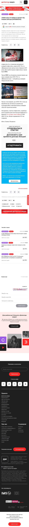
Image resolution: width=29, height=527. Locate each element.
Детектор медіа (5, 396)
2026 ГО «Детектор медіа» (10, 468)
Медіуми (3, 421)
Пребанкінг (4, 402)
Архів (2, 442)
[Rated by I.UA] (20, 502)
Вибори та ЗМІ (5, 411)
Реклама (3, 433)
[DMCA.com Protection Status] (9, 502)
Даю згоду (14, 524)
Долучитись (14, 181)
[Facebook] (10, 44)
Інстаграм (21, 432)
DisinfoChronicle (5, 408)
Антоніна (3, 414)
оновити (24, 286)
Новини (11, 14)
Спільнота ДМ (14, 326)
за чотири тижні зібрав (14, 114)
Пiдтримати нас (19, 449)
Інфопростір (5, 242)
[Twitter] (14, 44)
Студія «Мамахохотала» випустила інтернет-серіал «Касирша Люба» (14, 234)
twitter (19, 428)
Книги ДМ (4, 432)
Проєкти (4, 393)
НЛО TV (18, 204)
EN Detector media (6, 413)
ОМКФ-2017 (5, 204)
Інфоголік (19, 206)
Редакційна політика (6, 426)
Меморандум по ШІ (6, 430)
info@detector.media (8, 466)
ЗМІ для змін (4, 401)
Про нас (4, 424)
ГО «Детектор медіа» (6, 416)
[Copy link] (18, 44)
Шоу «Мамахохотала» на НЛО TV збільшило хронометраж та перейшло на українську (12, 257)
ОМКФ (12, 204)
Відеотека (4, 409)
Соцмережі (22, 424)
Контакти (3, 435)
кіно (14, 206)
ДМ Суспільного (5, 399)
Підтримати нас (5, 437)
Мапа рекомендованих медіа (9, 418)
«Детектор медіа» (23, 188)
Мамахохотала (6, 206)
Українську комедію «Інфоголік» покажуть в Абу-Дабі (13, 245)
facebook (20, 426)
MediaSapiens (4, 397)
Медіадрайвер (5, 404)
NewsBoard (4, 406)
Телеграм (20, 430)
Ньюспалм (4, 419)
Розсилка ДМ (5, 440)
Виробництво (5, 14)
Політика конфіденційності (8, 428)
